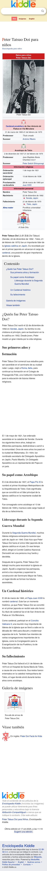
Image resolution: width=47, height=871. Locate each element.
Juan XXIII (27, 185)
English (31, 19)
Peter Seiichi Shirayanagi (33, 163)
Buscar (42, 11)
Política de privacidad (11, 864)
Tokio (29, 204)
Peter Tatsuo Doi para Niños (15, 819)
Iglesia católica (11, 245)
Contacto (27, 864)
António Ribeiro (29, 139)
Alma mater (8, 207)
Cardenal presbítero (15, 126)
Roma (24, 367)
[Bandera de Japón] (24, 198)
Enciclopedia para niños (12, 48)
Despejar (37, 11)
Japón (35, 198)
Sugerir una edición (23, 831)
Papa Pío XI (35, 481)
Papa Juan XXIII (34, 598)
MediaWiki (35, 859)
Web (14, 19)
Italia (30, 367)
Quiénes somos (33, 862)
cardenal (6, 252)
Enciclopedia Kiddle (11, 803)
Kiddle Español (8, 862)
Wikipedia (38, 857)
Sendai (29, 198)
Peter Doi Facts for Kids (31, 736)
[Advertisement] (23, 29)
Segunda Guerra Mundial (24, 532)
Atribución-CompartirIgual (14, 812)
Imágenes (22, 19)
